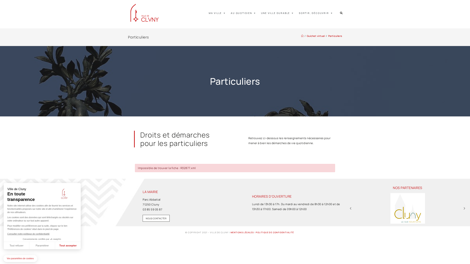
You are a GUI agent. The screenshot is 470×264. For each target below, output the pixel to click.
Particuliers (335, 36)
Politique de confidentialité (275, 232)
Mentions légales (242, 232)
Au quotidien (241, 13)
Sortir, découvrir (314, 13)
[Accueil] (302, 36)
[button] (341, 13)
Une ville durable (275, 13)
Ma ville (215, 13)
